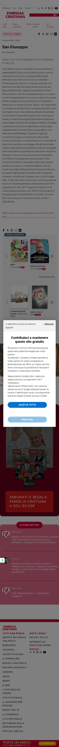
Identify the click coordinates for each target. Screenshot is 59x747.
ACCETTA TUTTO (27, 405)
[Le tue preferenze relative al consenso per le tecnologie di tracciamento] (2, 560)
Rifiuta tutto (27, 419)
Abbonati (49, 324)
